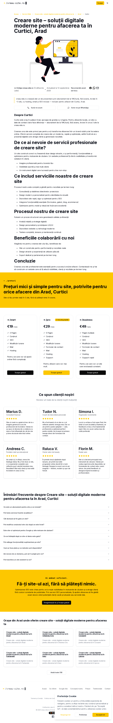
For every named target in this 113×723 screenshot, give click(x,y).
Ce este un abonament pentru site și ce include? (22, 507)
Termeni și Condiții (37, 698)
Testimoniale (97, 689)
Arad (79, 14)
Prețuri (87, 689)
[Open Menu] (107, 3)
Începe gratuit (20, 373)
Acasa (16, 14)
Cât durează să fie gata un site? (16, 519)
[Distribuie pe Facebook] (90, 89)
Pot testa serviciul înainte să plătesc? (18, 513)
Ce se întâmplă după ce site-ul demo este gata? (22, 536)
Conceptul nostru (76, 689)
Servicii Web (26, 14)
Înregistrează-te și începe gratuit (56, 603)
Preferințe (83, 715)
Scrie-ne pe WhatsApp (80, 108)
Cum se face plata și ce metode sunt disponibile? (23, 548)
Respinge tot (65, 715)
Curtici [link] (87, 14)
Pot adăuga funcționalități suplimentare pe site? (22, 542)
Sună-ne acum (36, 108)
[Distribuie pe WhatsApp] (94, 89)
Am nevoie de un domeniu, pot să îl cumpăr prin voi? (24, 554)
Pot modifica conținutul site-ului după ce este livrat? (24, 525)
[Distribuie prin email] (97, 89)
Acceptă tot (100, 715)
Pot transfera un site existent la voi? (18, 560)
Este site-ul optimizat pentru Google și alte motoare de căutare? (28, 530)
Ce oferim (52, 689)
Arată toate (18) (56, 672)
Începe (100, 3)
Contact (107, 689)
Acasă (44, 689)
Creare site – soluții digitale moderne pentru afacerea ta (54, 14)
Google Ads (63, 689)
